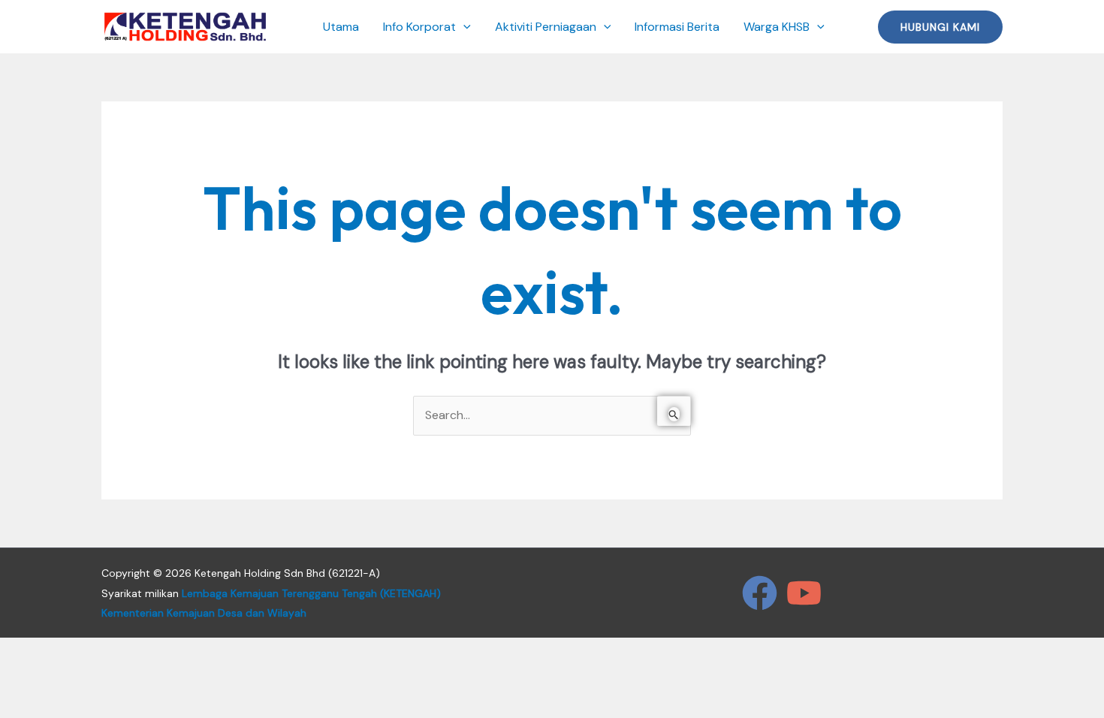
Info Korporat (419, 27)
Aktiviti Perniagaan (545, 27)
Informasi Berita (677, 27)
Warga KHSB (777, 27)
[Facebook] (759, 593)
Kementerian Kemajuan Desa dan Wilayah (203, 613)
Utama (341, 27)
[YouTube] (804, 593)
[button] (463, 27)
